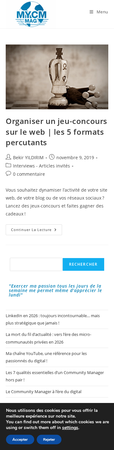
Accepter (20, 439)
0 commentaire (29, 174)
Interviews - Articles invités (41, 166)
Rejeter (49, 439)
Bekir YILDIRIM (28, 157)
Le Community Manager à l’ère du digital (43, 391)
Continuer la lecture (36, 231)
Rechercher (83, 264)
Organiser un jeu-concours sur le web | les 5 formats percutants (56, 131)
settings (70, 428)
